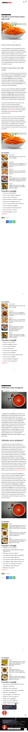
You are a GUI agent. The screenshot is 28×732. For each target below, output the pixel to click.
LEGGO (16, 724)
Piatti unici (12, 154)
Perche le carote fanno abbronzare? (13, 354)
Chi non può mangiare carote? (11, 201)
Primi (10, 176)
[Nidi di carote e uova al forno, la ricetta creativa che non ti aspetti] (4, 171)
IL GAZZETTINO (18, 723)
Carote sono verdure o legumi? (11, 195)
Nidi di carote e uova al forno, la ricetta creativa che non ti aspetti (17, 172)
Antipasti (11, 161)
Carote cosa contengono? (10, 361)
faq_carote (7, 217)
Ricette (11, 183)
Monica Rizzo (7, 22)
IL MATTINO (22, 721)
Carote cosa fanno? (8, 348)
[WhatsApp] (14, 221)
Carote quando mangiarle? (10, 205)
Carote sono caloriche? (9, 352)
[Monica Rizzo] (2, 22)
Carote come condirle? (9, 356)
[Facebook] (7, 221)
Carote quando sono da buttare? (12, 207)
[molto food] (6, 2)
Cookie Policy (17, 728)
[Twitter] (10, 221)
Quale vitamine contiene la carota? (13, 199)
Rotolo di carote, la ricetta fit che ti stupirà (17, 157)
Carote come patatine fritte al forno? (13, 203)
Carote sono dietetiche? (9, 193)
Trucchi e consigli (6, 14)
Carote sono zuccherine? (10, 350)
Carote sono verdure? (9, 342)
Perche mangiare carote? (10, 212)
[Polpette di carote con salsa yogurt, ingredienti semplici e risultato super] (4, 186)
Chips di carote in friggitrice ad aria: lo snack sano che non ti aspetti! (17, 165)
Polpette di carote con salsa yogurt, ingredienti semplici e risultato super (17, 186)
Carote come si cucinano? (10, 197)
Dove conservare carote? (10, 209)
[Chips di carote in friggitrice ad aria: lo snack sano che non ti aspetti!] (4, 164)
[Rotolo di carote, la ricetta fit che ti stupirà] (4, 157)
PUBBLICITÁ (21, 724)
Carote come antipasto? (9, 346)
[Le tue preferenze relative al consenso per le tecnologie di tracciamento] (25, 729)
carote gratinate (11, 109)
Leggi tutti (4, 213)
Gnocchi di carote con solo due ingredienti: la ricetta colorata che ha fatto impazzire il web (17, 179)
